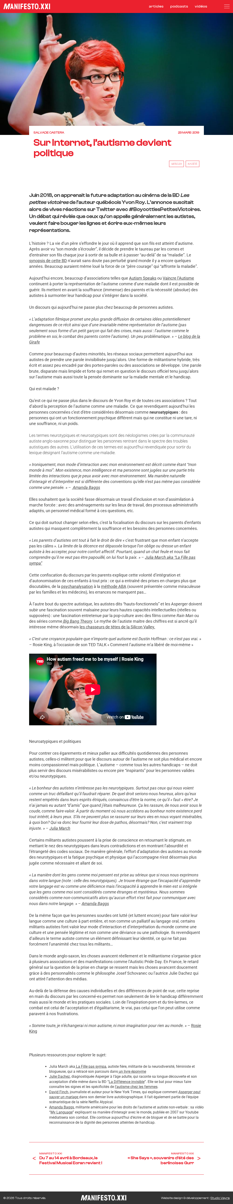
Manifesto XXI (50, 1153)
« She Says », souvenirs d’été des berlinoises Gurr (161, 1160)
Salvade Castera (49, 132)
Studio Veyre (220, 1198)
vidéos (201, 6)
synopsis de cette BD (48, 260)
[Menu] (227, 6)
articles (156, 6)
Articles (176, 163)
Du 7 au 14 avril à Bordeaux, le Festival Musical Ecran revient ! (70, 1160)
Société (192, 163)
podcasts (179, 6)
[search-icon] (215, 6)
